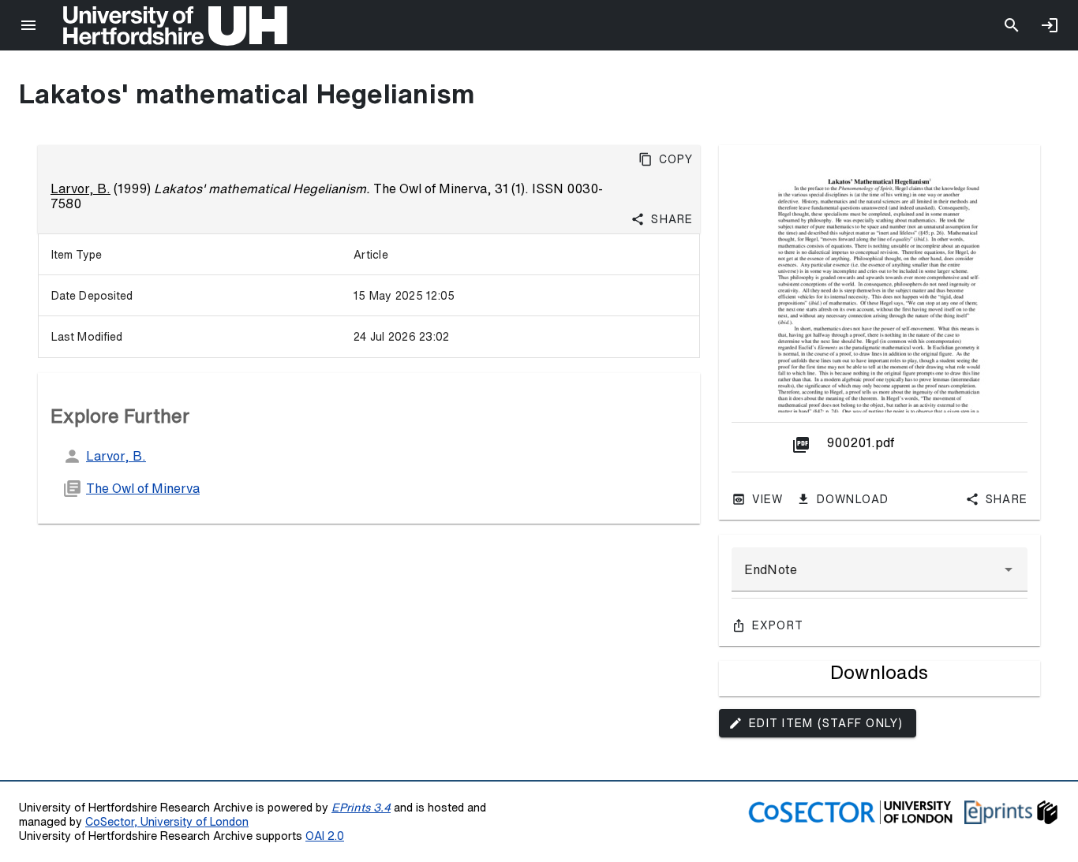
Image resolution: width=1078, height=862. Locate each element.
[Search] (1012, 25)
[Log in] (1050, 25)
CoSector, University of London (167, 821)
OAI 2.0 (324, 835)
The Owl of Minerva (143, 488)
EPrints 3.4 (361, 807)
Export (778, 625)
